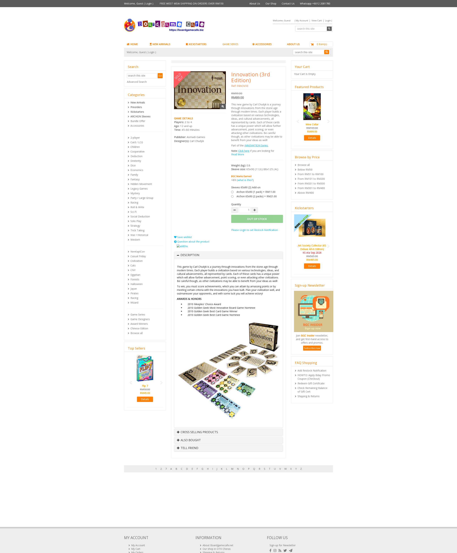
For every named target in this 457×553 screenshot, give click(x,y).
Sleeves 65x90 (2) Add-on (245, 187)
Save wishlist (184, 237)
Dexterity (135, 160)
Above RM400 (306, 192)
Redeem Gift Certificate (311, 383)
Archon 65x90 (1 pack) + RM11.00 (256, 191)
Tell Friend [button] (189, 448)
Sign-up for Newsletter (283, 545)
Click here (243, 150)
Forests (134, 279)
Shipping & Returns (309, 396)
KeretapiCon (137, 251)
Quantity (236, 204)
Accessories (137, 125)
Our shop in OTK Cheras (217, 549)
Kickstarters (137, 111)
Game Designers (140, 319)
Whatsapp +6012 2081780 (315, 3)
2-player (135, 137)
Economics (136, 170)
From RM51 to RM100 (310, 174)
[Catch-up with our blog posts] (280, 550)
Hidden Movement (141, 184)
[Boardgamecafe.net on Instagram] (275, 550)
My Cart (135, 549)
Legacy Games (139, 188)
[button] (129, 380)
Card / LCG (136, 142)
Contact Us (288, 3)
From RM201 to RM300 (311, 183)
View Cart (317, 20)
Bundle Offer (137, 121)
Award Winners (139, 323)
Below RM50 (305, 169)
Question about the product (193, 241)
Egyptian (135, 274)
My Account (302, 20)
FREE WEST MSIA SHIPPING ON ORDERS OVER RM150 (192, 3)
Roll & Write (137, 207)
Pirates (134, 293)
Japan (133, 288)
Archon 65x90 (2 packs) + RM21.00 (257, 196)
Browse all (136, 333)
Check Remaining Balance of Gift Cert (312, 389)
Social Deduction (140, 216)
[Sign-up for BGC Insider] (290, 550)
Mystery (135, 193)
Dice (133, 165)
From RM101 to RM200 (311, 178)
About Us (254, 3)
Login (148, 3)
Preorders (136, 107)
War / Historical (139, 235)
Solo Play (135, 221)
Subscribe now (312, 348)
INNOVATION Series (256, 145)
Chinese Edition (139, 328)
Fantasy (135, 179)
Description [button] (189, 255)
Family (134, 174)
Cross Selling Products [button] (199, 432)
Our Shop (270, 3)
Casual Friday (138, 256)
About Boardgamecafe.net (218, 545)
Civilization (136, 261)
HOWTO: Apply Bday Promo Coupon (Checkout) (314, 376)
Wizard (134, 302)
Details (145, 399)
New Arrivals (137, 102)
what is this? (245, 180)
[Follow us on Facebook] (271, 550)
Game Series (137, 314)
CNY (132, 270)
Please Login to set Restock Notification (254, 230)
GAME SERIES (230, 44)
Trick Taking (137, 230)
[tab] (228, 255)
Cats (133, 265)
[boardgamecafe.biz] (174, 25)
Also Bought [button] (190, 440)
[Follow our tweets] (285, 550)
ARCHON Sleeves (140, 116)
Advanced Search (137, 81)
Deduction (136, 156)
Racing (134, 202)
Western (135, 239)
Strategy (135, 225)
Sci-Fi (133, 211)
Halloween (136, 284)
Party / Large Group (141, 198)
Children (135, 147)
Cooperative (137, 151)
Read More (237, 154)
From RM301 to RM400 (311, 188)
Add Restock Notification (312, 370)
